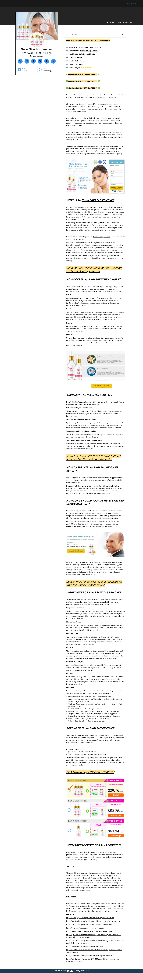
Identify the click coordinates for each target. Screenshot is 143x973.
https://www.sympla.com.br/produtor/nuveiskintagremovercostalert (90, 918)
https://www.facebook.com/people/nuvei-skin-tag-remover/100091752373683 (93, 921)
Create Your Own (131, 3)
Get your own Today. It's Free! (71, 971)
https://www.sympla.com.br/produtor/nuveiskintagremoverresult (89, 956)
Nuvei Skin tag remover (101, 237)
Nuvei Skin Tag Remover (98, 135)
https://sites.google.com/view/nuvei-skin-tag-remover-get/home (89, 931)
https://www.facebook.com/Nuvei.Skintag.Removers (84, 946)
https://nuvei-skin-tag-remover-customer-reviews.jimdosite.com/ (89, 924)
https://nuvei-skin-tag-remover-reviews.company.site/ (85, 928)
